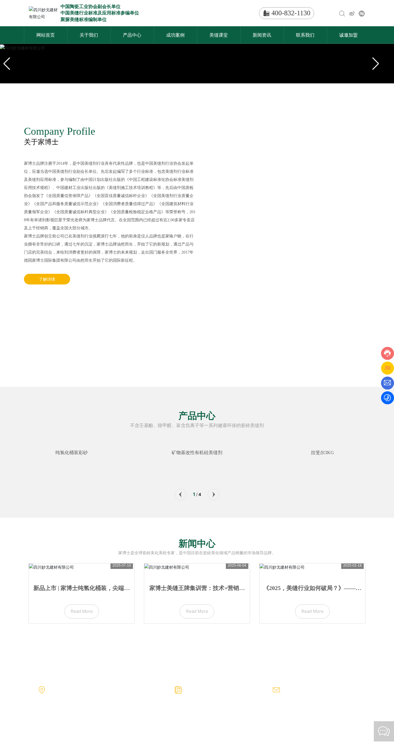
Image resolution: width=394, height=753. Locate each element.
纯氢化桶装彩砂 (71, 452)
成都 (68, 737)
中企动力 (55, 737)
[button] (180, 494)
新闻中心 (197, 543)
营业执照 (348, 728)
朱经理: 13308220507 (203, 693)
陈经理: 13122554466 (241, 693)
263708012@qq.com (301, 693)
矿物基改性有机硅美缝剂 (197, 452)
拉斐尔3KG (322, 452)
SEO (363, 728)
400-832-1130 (290, 13)
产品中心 (197, 416)
